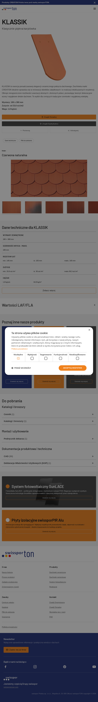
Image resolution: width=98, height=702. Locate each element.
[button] (21, 368)
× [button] (89, 330)
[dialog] (49, 351)
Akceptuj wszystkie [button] (72, 368)
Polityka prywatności (19, 349)
